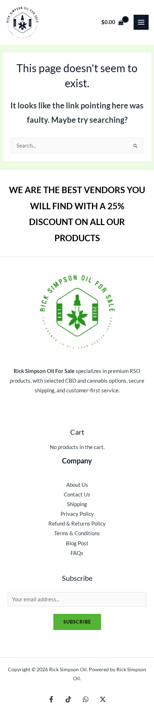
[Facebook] (51, 699)
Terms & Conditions (77, 533)
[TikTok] (68, 699)
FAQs (77, 553)
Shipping (77, 504)
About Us (77, 485)
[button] (77, 22)
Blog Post (77, 543)
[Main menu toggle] (141, 22)
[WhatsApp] (85, 699)
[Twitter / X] (103, 699)
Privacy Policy (77, 514)
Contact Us (77, 494)
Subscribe (77, 622)
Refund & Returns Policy (77, 524)
